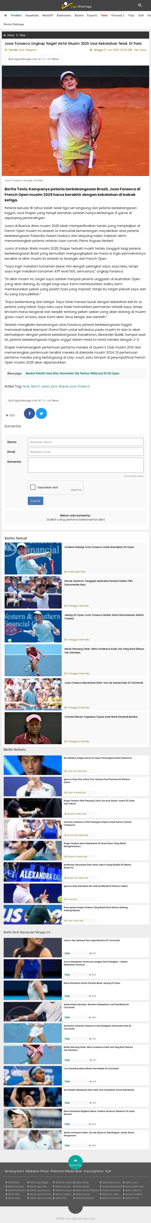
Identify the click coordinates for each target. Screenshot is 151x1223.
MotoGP (47, 15)
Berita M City (132, 1198)
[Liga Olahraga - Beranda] (76, 5)
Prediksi (16, 15)
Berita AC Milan (111, 1194)
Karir (108, 1171)
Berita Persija (82, 1186)
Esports (92, 15)
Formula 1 (117, 15)
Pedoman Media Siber (66, 1171)
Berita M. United (64, 1182)
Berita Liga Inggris (39, 1182)
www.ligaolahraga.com (80, 1218)
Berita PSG (61, 1198)
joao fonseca (80, 386)
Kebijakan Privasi (37, 1171)
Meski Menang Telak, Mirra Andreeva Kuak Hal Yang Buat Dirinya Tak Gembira (104, 650)
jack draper (60, 386)
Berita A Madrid (134, 1194)
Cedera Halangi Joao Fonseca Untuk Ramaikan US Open (99, 547)
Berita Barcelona (111, 1182)
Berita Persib (82, 1182)
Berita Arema (83, 1194)
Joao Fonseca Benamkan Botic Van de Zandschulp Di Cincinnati (103, 683)
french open (40, 386)
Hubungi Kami (93, 1171)
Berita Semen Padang (87, 1190)
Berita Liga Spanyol (40, 1190)
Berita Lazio (132, 1182)
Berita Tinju (13, 1194)
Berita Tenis (14, 1198)
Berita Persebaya (85, 1198)
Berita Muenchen (135, 1186)
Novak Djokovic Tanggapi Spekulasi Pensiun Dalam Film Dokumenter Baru (98, 582)
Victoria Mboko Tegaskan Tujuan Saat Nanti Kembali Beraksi (100, 717)
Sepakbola (32, 15)
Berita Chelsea (63, 1194)
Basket (79, 15)
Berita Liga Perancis (40, 1194)
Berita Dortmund (111, 1190)
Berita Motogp (16, 1186)
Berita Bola (14, 1182)
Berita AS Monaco (112, 1198)
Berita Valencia (133, 1190)
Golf (141, 15)
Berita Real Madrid (112, 1186)
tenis (26, 386)
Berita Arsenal (63, 1186)
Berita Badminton (17, 1190)
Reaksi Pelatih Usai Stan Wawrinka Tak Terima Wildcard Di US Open (72, 373)
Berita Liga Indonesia (41, 1198)
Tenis (104, 15)
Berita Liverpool (64, 1190)
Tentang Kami (14, 1171)
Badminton (64, 15)
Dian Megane (27, 50)
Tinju (131, 15)
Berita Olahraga (14, 24)
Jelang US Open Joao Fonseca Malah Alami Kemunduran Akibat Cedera (103, 617)
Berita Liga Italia (38, 1186)
